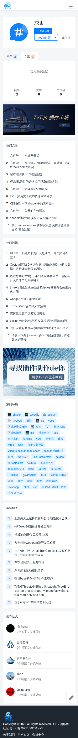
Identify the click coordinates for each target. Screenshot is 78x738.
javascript (14, 487)
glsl (32, 433)
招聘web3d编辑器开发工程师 (33, 526)
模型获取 (51, 481)
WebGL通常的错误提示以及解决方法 (34, 181)
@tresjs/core (15, 463)
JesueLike (23, 689)
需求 (29, 481)
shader (16, 414)
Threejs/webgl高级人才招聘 (28, 306)
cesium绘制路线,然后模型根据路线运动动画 (38, 320)
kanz (20, 674)
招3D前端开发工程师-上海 (31, 534)
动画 (10, 481)
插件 (10, 457)
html (26, 487)
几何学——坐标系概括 (24, 155)
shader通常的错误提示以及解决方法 (33, 218)
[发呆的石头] (10, 660)
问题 (11, 56)
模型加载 (59, 426)
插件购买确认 (58, 475)
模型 (38, 426)
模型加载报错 (16, 469)
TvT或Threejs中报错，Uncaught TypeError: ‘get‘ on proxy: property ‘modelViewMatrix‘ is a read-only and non (42, 590)
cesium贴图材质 (53, 451)
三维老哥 (22, 642)
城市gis (27, 439)
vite (56, 433)
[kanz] (10, 676)
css (35, 487)
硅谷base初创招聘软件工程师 (33, 578)
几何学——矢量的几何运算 (27, 210)
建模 (60, 439)
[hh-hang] (10, 628)
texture (31, 463)
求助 (31, 469)
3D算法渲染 (15, 493)
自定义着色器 (35, 445)
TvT (47, 426)
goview (60, 457)
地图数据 (44, 433)
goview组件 (30, 475)
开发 (39, 481)
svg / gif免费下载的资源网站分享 (31, 196)
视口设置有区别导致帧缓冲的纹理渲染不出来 (39, 328)
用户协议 (23, 734)
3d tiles (42, 469)
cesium (51, 414)
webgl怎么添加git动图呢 (25, 299)
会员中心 (38, 734)
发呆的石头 (24, 658)
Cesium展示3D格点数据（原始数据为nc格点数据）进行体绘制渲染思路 (40, 266)
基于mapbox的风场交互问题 (32, 602)
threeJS (17, 420)
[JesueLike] (10, 691)
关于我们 (9, 734)
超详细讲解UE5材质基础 (26, 174)
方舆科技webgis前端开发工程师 (35, 542)
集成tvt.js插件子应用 (54, 487)
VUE (39, 439)
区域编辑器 (14, 433)
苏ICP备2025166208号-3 (26, 728)
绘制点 (50, 439)
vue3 (51, 420)
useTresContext (42, 457)
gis (42, 420)
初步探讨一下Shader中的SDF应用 (32, 203)
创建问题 (45, 37)
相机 (43, 475)
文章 (28, 56)
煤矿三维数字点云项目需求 (27, 313)
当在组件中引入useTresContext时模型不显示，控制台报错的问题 (42, 553)
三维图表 (13, 475)
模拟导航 (56, 469)
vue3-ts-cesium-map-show (24, 451)
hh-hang (22, 626)
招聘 (29, 420)
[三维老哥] (10, 644)
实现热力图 (46, 463)
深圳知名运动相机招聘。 (30, 570)
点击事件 (13, 439)
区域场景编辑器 (17, 426)
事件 (20, 481)
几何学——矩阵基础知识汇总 (29, 189)
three (11, 445)
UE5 (20, 445)
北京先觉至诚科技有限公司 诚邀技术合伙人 (42, 518)
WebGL (34, 414)
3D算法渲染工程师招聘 (29, 562)
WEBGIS (22, 457)
